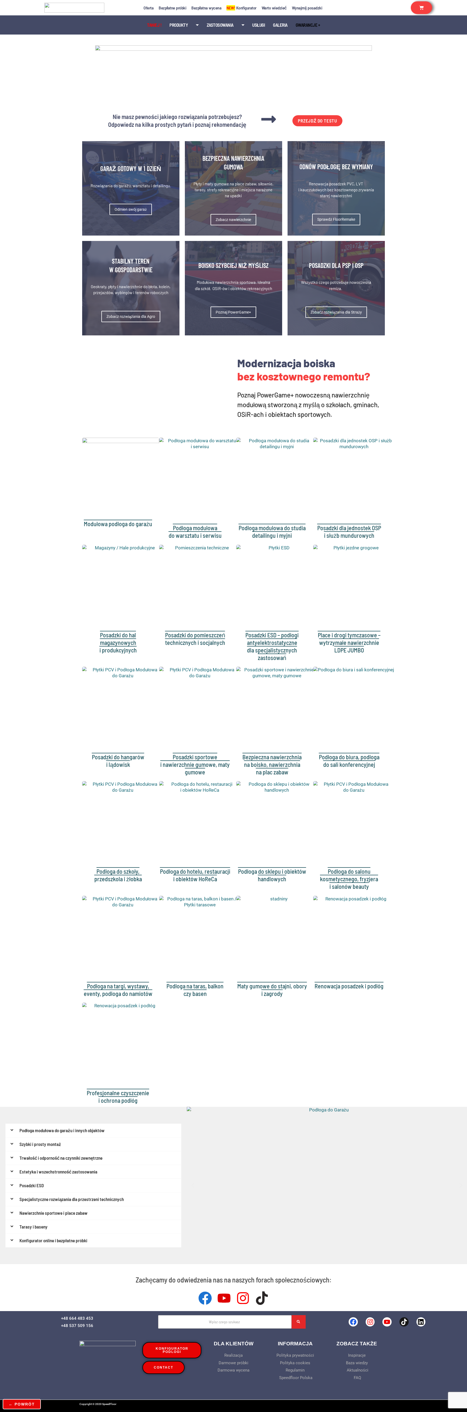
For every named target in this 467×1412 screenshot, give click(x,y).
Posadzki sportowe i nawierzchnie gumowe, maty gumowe (195, 764)
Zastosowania (220, 25)
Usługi (258, 25)
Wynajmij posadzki (307, 7)
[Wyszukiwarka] (299, 1322)
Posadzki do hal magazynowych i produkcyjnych (118, 642)
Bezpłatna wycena (206, 7)
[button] (192, 1185)
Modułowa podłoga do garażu (118, 523)
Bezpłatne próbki (172, 7)
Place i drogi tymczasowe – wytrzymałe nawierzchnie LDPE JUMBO (349, 642)
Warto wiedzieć (274, 7)
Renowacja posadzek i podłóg (349, 985)
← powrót (22, 1404)
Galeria (280, 25)
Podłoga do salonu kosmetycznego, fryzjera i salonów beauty (349, 879)
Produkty (178, 25)
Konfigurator (241, 7)
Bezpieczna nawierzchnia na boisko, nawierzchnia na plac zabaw (272, 764)
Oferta (149, 7)
